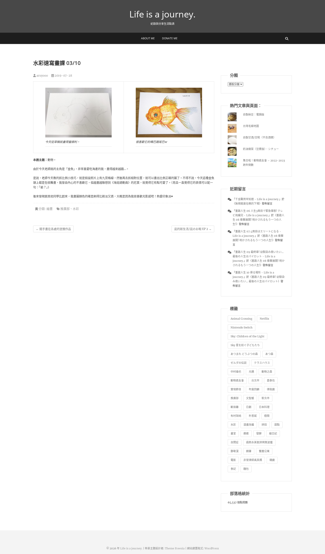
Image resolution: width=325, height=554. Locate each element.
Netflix (264, 318)
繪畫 (49, 209)
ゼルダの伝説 (239, 362)
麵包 (246, 469)
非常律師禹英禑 (252, 460)
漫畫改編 (248, 424)
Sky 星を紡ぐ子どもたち (245, 345)
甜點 (277, 424)
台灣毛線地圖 (251, 126)
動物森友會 (237, 380)
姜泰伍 (271, 380)
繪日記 (273, 433)
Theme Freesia (175, 548)
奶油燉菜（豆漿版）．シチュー (261, 149)
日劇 (248, 407)
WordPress (212, 548)
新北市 (266, 398)
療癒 (246, 433)
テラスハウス (262, 362)
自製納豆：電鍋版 (253, 114)
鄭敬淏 (235, 451)
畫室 (233, 433)
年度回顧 (254, 389)
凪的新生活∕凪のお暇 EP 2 (193, 229)
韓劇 (272, 460)
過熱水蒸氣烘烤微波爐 (259, 442)
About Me (148, 38)
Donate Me (170, 38)
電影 (233, 460)
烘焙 (264, 424)
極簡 (267, 415)
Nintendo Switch (241, 327)
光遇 (251, 371)
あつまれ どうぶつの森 (244, 354)
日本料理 (264, 407)
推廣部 (65, 209)
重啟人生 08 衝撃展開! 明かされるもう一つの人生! (258, 220)
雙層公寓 (264, 451)
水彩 (76, 209)
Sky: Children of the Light (247, 336)
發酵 (259, 433)
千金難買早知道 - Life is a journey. (257, 199)
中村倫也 (236, 371)
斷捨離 (235, 407)
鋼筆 (248, 451)
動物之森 (267, 371)
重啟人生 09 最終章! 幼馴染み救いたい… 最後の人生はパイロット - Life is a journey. (258, 256)
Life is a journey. (162, 14)
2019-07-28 (63, 76)
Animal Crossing (241, 318)
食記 (233, 469)
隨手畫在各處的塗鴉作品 (53, 229)
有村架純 (236, 415)
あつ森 (269, 354)
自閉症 (235, 442)
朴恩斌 (253, 415)
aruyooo (42, 76)
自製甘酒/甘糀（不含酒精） (259, 137)
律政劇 (271, 389)
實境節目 (236, 389)
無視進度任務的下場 (247, 203)
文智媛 (250, 398)
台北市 (255, 380)
